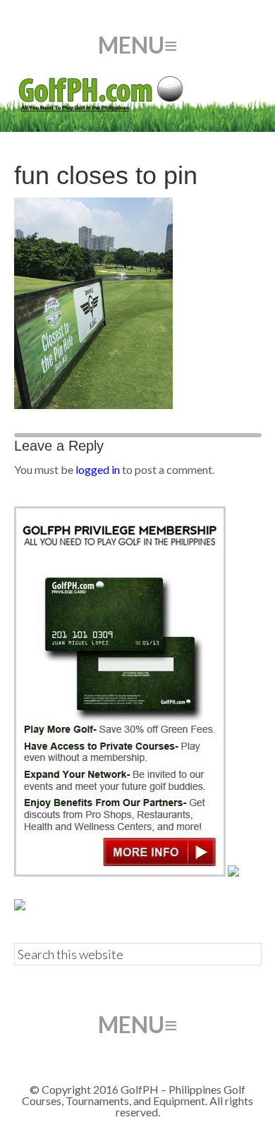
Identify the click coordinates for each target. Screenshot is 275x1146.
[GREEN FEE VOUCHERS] (233, 872)
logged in (97, 469)
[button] (137, 45)
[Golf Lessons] (19, 906)
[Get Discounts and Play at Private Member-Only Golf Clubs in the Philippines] (120, 872)
